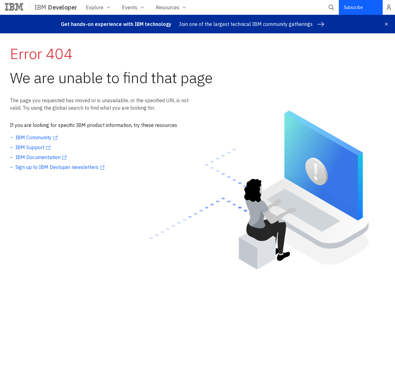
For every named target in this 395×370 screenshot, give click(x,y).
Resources (167, 7)
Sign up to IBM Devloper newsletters (56, 167)
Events (129, 7)
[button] (331, 7)
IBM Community (33, 137)
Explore (94, 7)
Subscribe (353, 7)
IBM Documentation (37, 157)
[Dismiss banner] (386, 24)
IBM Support (29, 147)
